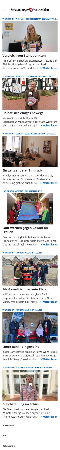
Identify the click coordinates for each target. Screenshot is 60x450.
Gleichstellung (33, 191)
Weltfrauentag (25, 367)
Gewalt (19, 191)
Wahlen (20, 18)
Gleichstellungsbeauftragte (42, 18)
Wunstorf (8, 18)
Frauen (20, 252)
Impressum (8, 425)
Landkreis (8, 191)
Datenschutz (8, 445)
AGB (4, 435)
